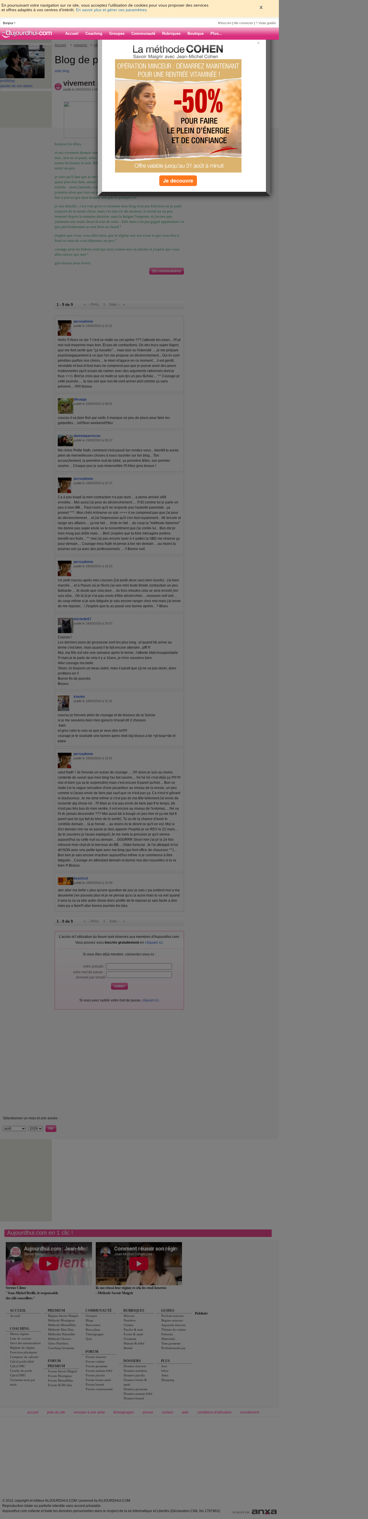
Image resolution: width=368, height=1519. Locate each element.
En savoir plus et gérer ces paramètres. (112, 9)
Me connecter (243, 23)
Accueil (71, 33)
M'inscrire (224, 23)
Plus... (216, 33)
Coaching (93, 33)
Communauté (143, 33)
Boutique (195, 33)
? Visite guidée (266, 23)
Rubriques (171, 33)
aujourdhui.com (28, 34)
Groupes (116, 33)
